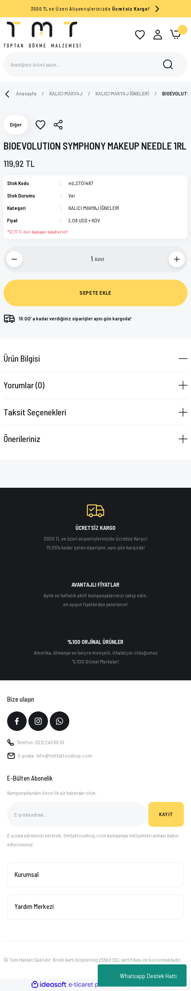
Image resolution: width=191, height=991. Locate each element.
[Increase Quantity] (177, 259)
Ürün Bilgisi (22, 358)
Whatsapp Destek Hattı (148, 975)
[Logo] (42, 34)
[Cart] (175, 34)
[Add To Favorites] (40, 124)
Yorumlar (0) (24, 384)
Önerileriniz (22, 438)
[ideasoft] (49, 985)
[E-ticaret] (94, 984)
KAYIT (166, 814)
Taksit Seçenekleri (35, 412)
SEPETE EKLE (95, 292)
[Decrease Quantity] (14, 259)
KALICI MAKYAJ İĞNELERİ (93, 208)
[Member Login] (157, 34)
